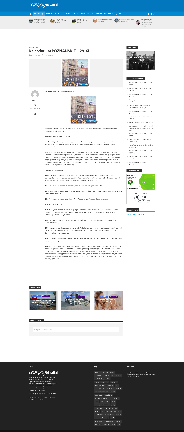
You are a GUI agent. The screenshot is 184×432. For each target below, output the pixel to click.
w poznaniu (98, 424)
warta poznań (108, 421)
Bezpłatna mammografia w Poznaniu (83, 20)
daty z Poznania (116, 375)
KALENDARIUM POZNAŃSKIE (104, 385)
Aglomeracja (39, 14)
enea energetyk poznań (102, 379)
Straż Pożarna (109, 415)
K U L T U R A (58, 14)
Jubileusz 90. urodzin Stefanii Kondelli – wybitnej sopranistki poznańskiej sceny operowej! (125, 22)
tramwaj (97, 418)
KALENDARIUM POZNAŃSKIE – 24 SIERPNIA (39, 20)
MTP (113, 401)
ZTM (118, 424)
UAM (112, 418)
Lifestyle (68, 14)
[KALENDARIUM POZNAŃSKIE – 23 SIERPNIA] (52, 21)
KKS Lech (98, 388)
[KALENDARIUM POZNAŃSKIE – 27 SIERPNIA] (138, 21)
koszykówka (108, 395)
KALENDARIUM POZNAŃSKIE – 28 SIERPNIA (141, 59)
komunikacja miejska (101, 392)
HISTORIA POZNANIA (101, 382)
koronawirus (99, 395)
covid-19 (106, 375)
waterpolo (118, 421)
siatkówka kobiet (115, 411)
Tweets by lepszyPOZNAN (135, 214)
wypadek (107, 424)
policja (113, 405)
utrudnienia (98, 421)
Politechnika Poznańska (102, 408)
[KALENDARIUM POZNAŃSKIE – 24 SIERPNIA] (31, 21)
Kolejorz (119, 388)
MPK (107, 401)
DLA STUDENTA (97, 14)
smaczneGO (85, 14)
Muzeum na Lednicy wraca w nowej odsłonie (105, 20)
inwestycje (114, 382)
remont (97, 411)
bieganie (105, 372)
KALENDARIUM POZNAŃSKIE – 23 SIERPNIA (60, 20)
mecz (102, 401)
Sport (76, 14)
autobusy (98, 372)
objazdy (97, 405)
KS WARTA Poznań (101, 398)
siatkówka (105, 411)
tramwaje (105, 418)
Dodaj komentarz (35, 108)
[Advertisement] (92, 35)
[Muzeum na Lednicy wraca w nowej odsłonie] (95, 20)
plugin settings (134, 376)
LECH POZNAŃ (114, 398)
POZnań (49, 14)
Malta (96, 401)
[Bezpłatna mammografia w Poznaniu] (74, 20)
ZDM (113, 424)
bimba (112, 372)
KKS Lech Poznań (108, 388)
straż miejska (99, 415)
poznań (114, 408)
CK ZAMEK (98, 375)
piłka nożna (105, 405)
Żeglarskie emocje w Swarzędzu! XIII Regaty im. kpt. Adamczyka (43, 302)
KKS (117, 385)
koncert (112, 392)
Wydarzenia (108, 14)
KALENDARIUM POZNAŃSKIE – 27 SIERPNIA (146, 20)
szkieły (118, 415)
